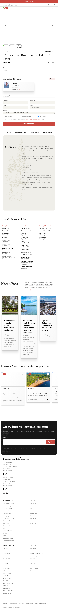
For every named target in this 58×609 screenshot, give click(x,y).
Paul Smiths (33, 516)
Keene (31, 511)
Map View (19, 47)
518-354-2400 (15, 85)
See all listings (49, 51)
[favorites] (48, 4)
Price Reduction (8, 116)
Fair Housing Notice (13, 603)
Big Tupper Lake (7, 578)
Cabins (4, 535)
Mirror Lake (6, 551)
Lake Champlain (7, 573)
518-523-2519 (6, 468)
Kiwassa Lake (6, 588)
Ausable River (6, 576)
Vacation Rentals (34, 568)
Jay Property (6, 516)
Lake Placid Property (8, 508)
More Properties (47, 132)
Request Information (29, 123)
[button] (6, 46)
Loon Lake (5, 561)
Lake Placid (33, 503)
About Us (32, 558)
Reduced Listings (7, 525)
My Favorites (33, 548)
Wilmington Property (8, 521)
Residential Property (8, 538)
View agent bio (15, 89)
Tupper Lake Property (8, 518)
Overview (8, 132)
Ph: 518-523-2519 (29, 1)
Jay (31, 508)
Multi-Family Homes (8, 530)
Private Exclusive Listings (36, 553)
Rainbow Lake (6, 558)
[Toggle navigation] (54, 5)
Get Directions (33, 566)
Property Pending (26, 116)
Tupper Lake (33, 518)
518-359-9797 (6, 483)
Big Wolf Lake (6, 580)
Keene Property (7, 513)
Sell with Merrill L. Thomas (37, 551)
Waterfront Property (8, 506)
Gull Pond (5, 585)
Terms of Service (37, 119)
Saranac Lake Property (8, 511)
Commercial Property (8, 540)
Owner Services (34, 571)
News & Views (33, 561)
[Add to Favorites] (53, 8)
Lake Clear (5, 563)
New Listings (42, 116)
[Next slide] (53, 25)
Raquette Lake (6, 568)
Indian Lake (33, 523)
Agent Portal (5, 603)
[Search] (51, 5)
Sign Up (50, 442)
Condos (5, 533)
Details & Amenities (20, 132)
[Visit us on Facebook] (3, 474)
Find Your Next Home (8, 503)
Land (4, 528)
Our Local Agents (34, 556)
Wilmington (33, 506)
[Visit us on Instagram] (6, 474)
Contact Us (33, 563)
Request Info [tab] (6, 96)
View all (27, 290)
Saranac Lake (33, 513)
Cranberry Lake (7, 593)
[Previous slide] (5, 25)
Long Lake (32, 521)
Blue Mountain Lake (8, 583)
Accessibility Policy (29, 603)
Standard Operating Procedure (40, 603)
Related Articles (34, 132)
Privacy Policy (29, 119)
